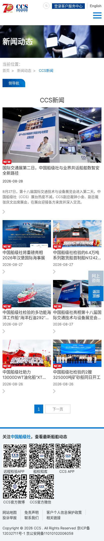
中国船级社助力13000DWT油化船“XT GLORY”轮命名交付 (22, 374)
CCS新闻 (46, 70)
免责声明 (31, 512)
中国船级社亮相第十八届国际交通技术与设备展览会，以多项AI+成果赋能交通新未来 (77, 315)
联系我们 (31, 517)
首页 (6, 70)
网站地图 (10, 512)
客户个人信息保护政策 (64, 512)
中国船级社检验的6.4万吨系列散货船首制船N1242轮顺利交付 (76, 255)
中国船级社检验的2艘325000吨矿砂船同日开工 (76, 374)
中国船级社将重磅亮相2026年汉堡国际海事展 (24, 255)
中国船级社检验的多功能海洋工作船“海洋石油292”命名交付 (27, 315)
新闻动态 (24, 70)
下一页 (58, 409)
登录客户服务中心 (68, 6)
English (95, 6)
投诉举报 (10, 517)
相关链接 (53, 517)
